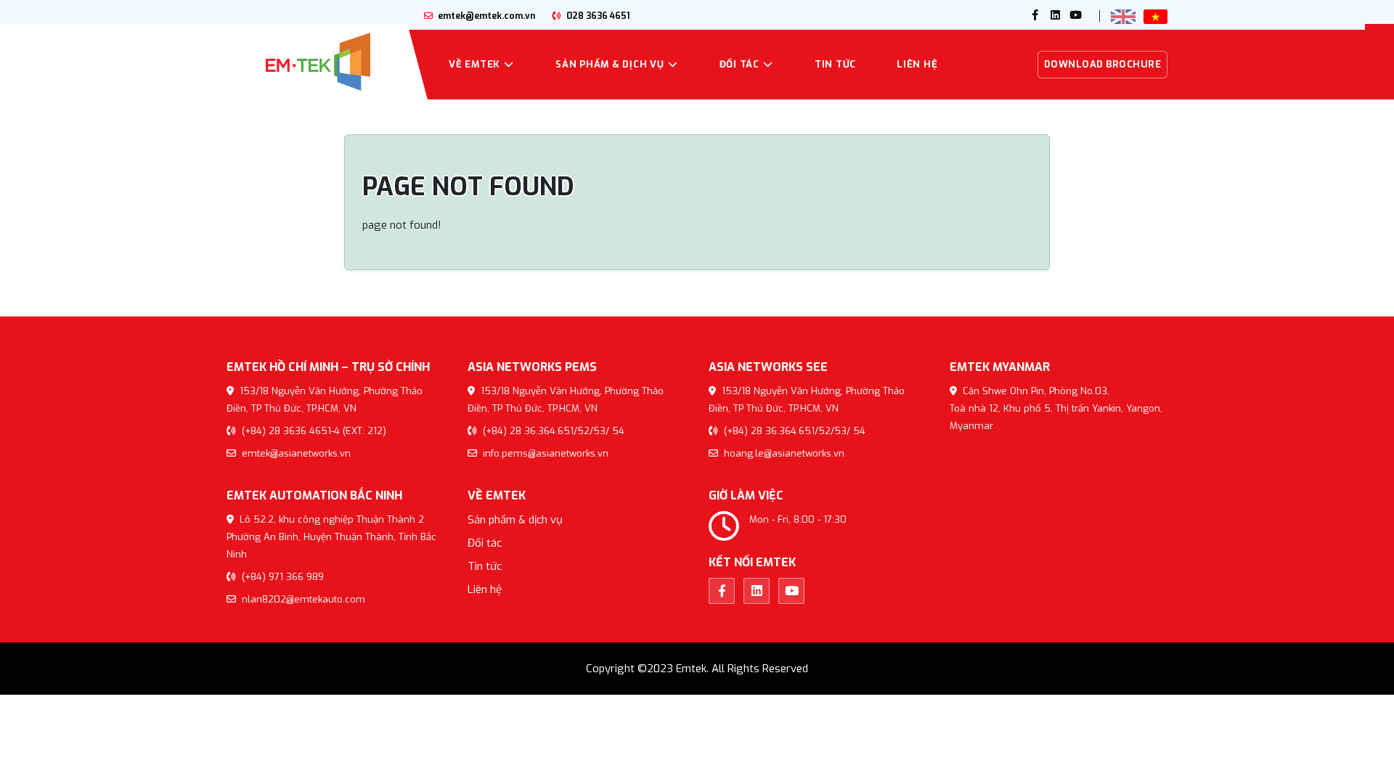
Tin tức (835, 64)
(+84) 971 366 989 (281, 577)
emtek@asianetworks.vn (295, 453)
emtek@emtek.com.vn (485, 16)
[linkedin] (1055, 16)
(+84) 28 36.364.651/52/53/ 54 (552, 431)
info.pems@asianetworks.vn (544, 453)
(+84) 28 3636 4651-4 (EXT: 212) (312, 431)
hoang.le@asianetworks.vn (782, 453)
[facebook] (1035, 16)
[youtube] (1076, 16)
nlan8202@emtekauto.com (302, 599)
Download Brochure (1103, 64)
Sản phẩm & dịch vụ (609, 64)
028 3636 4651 (597, 16)
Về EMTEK (474, 64)
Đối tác (739, 64)
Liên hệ (917, 64)
